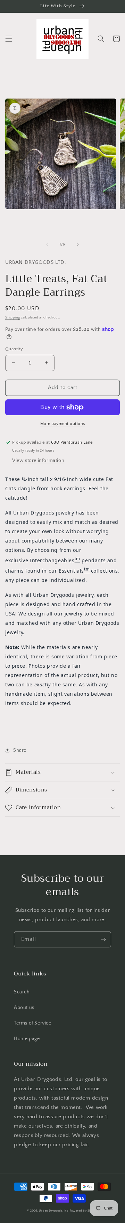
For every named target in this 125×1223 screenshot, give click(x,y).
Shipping (12, 317)
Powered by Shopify (84, 1210)
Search (22, 992)
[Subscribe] (103, 939)
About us (24, 1007)
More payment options (62, 423)
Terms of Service (32, 1023)
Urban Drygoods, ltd (53, 1210)
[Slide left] (47, 244)
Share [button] (19, 750)
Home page (27, 1038)
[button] (8, 38)
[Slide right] (77, 244)
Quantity (14, 348)
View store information (38, 460)
